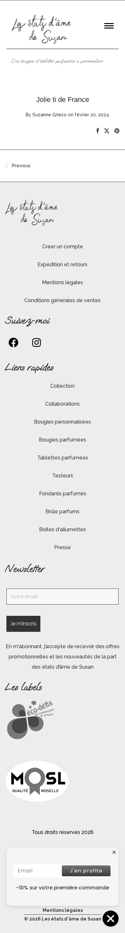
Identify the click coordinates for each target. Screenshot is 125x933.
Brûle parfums (62, 511)
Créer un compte (62, 247)
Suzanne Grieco (49, 114)
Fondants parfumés (62, 494)
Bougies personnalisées (62, 422)
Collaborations (62, 404)
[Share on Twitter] (107, 131)
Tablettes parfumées (62, 458)
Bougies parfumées (62, 440)
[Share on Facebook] (97, 131)
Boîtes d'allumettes (62, 529)
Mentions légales (62, 282)
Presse (62, 547)
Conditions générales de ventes (62, 300)
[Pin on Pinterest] (117, 131)
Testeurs (62, 476)
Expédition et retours (63, 264)
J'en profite (86, 870)
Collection (62, 386)
